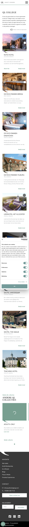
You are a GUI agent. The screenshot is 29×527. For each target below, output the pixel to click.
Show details (21, 281)
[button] (7, 68)
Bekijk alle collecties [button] (8, 395)
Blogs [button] (3, 472)
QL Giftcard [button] (5, 469)
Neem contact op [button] (14, 495)
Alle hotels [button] (5, 463)
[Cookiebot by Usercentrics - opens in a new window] (21, 239)
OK (14, 286)
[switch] (25, 267)
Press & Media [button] (6, 474)
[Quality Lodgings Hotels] (8, 2)
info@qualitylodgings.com (11, 488)
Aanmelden (21, 507)
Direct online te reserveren (20, 29)
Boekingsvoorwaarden (7, 525)
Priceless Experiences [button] (8, 477)
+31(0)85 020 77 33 (9, 490)
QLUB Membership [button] (7, 466)
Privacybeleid (14, 523)
